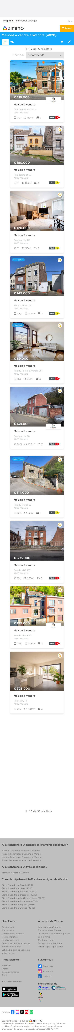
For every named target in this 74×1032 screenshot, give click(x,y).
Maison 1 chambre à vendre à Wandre (21, 850)
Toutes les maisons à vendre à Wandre (21, 860)
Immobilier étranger (26, 20)
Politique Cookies (33, 1023)
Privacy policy (49, 1023)
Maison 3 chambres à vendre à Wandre (21, 857)
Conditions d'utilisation (12, 1023)
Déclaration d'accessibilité (38, 1029)
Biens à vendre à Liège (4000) (17, 888)
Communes (19, 1029)
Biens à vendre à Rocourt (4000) (19, 891)
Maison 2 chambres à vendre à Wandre (21, 854)
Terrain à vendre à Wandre (15, 872)
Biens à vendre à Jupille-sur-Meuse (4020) (23, 898)
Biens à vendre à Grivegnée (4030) (20, 901)
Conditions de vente (20, 1026)
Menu (68, 28)
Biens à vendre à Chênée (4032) (18, 908)
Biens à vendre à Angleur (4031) (18, 904)
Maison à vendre (24, 104)
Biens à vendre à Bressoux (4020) (19, 894)
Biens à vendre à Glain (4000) (17, 885)
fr (69, 21)
